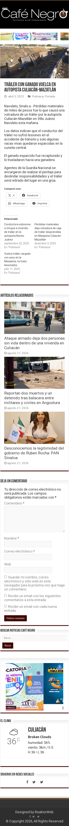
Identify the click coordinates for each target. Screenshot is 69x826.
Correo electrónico (19, 551)
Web (7, 564)
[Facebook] (27, 782)
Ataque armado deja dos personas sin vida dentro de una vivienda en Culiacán (34, 343)
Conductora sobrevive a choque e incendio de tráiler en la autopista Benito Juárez (17, 232)
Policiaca (38, 96)
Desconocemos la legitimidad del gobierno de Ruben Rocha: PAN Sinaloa (34, 453)
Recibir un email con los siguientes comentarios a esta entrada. (32, 598)
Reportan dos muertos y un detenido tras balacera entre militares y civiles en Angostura (32, 398)
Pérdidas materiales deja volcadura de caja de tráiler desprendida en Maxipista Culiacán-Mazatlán (48, 232)
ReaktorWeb (44, 812)
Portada (50, 96)
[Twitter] (34, 782)
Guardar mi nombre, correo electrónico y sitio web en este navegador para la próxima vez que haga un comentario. (34, 583)
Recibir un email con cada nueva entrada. (30, 609)
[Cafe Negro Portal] (34, 13)
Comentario (14, 503)
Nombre (11, 538)
